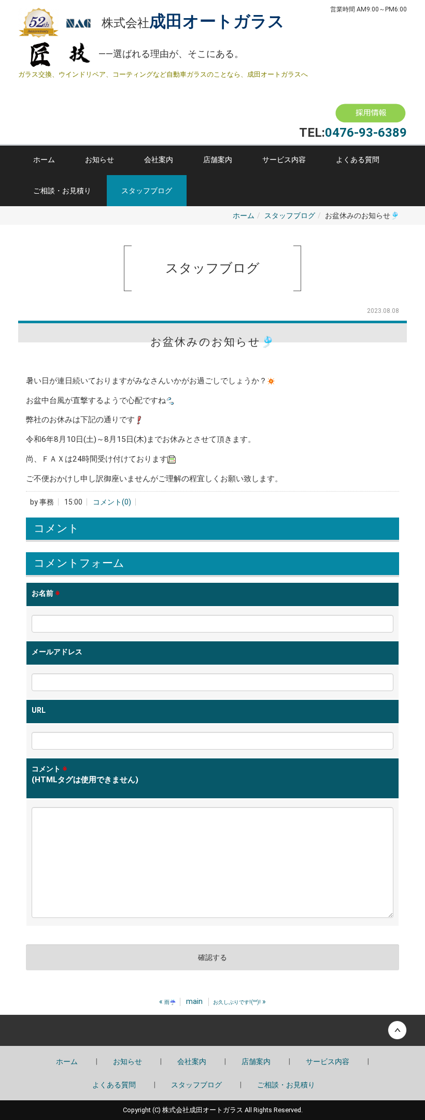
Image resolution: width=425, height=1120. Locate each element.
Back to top (212, 1030)
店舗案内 (217, 159)
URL (39, 710)
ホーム (44, 159)
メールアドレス (57, 652)
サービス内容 (284, 159)
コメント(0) (112, 502)
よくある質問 (357, 159)
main (194, 1001)
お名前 (46, 593)
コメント (85, 774)
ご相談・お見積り (62, 190)
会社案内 (158, 159)
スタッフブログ (146, 190)
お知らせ (99, 159)
